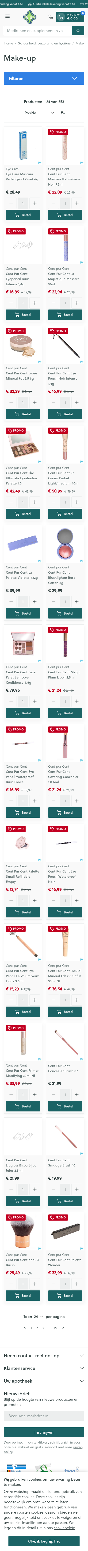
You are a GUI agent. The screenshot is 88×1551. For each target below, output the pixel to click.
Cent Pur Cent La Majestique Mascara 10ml (63, 278)
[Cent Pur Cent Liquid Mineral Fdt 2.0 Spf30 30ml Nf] (65, 943)
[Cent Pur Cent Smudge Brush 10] (65, 1137)
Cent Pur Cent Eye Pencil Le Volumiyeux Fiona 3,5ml (22, 976)
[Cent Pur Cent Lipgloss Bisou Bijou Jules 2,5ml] (23, 1137)
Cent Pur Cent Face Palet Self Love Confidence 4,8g (20, 677)
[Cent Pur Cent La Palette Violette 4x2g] (23, 544)
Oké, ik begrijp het (44, 1541)
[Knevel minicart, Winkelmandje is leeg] (61, 17)
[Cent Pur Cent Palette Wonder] (65, 1231)
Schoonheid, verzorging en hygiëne (44, 43)
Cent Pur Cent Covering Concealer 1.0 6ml (63, 776)
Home (8, 43)
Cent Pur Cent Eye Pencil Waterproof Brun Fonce (20, 776)
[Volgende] (62, 1328)
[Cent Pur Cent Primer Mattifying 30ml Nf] (23, 1042)
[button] (44, 78)
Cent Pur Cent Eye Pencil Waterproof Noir (62, 876)
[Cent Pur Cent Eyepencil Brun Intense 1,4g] (23, 245)
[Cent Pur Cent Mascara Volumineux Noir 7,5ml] (65, 146)
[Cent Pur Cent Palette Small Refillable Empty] (23, 843)
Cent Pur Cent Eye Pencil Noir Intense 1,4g (62, 378)
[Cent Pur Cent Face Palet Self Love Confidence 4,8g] (23, 644)
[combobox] (38, 30)
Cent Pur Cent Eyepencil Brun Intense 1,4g (17, 278)
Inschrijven (44, 1432)
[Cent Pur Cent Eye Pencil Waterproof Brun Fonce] (23, 743)
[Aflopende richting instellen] (62, 113)
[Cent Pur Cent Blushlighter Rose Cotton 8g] (65, 544)
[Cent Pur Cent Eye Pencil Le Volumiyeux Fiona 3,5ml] (23, 943)
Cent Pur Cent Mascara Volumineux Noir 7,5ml (64, 179)
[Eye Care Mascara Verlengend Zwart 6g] (23, 146)
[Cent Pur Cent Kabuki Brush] (23, 1231)
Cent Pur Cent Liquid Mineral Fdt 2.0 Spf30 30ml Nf (64, 976)
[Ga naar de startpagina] (29, 17)
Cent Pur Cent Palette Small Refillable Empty (22, 876)
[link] (26, 1328)
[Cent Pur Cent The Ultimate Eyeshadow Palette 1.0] (23, 444)
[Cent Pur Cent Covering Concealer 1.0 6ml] (65, 743)
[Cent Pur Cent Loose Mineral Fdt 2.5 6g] (23, 345)
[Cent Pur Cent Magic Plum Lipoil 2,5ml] (65, 644)
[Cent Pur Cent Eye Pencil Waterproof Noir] (65, 843)
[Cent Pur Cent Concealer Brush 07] (65, 1042)
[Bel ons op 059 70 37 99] (50, 17)
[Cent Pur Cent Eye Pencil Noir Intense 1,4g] (65, 345)
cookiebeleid (64, 1527)
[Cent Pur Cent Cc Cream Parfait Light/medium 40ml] (65, 444)
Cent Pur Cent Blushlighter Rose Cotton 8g (61, 577)
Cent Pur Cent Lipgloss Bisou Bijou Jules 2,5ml (21, 1165)
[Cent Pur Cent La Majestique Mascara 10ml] (65, 245)
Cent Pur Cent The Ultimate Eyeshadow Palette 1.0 (21, 478)
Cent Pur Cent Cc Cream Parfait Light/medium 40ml (63, 478)
